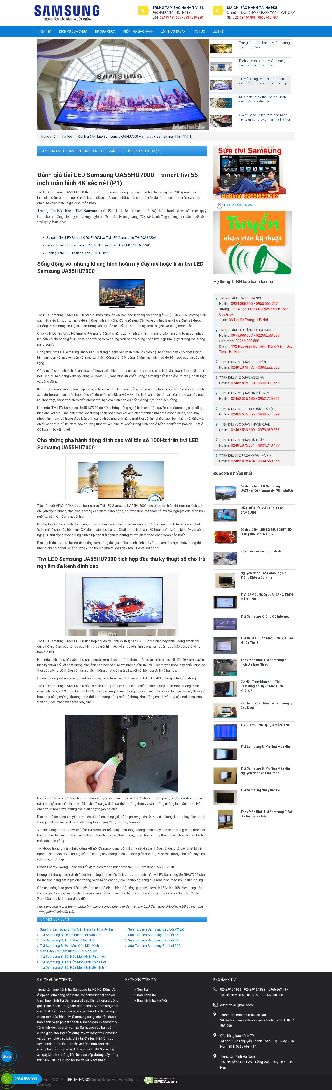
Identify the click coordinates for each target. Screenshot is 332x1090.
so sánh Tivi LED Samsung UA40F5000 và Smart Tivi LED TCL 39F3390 (98, 245)
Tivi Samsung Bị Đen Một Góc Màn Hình (69, 946)
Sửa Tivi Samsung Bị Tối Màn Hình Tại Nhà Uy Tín (76, 929)
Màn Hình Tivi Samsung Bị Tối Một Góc (69, 951)
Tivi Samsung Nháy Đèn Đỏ (260, 790)
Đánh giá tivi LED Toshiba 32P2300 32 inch (77, 253)
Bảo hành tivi (146, 995)
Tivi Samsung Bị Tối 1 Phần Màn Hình (67, 940)
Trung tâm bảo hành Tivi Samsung (68, 210)
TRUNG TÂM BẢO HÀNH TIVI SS (178, 8)
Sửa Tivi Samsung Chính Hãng (263, 551)
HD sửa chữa (105, 31)
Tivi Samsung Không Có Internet (265, 616)
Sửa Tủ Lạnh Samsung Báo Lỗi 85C (154, 935)
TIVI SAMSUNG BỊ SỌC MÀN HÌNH (265, 725)
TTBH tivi (44, 31)
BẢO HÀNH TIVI (224, 979)
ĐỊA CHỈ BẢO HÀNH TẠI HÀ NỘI (252, 8)
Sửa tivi (142, 990)
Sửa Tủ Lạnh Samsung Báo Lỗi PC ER (156, 929)
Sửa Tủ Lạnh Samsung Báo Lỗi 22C (154, 946)
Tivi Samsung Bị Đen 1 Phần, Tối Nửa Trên (71, 935)
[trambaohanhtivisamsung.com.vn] (67, 13)
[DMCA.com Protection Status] (161, 1080)
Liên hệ (218, 31)
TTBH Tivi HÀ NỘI (77, 1080)
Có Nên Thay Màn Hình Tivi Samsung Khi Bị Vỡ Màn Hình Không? (262, 686)
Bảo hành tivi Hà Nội (152, 1000)
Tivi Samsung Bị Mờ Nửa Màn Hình (266, 747)
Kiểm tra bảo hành (138, 31)
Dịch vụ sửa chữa (73, 31)
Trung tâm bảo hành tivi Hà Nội (243, 1015)
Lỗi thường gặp (173, 31)
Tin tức (199, 31)
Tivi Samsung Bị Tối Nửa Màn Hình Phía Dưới (73, 962)
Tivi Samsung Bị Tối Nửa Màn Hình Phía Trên (73, 957)
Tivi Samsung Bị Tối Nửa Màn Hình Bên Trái (72, 967)
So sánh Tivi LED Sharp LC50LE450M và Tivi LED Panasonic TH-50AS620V (101, 238)
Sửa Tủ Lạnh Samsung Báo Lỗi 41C (154, 940)
